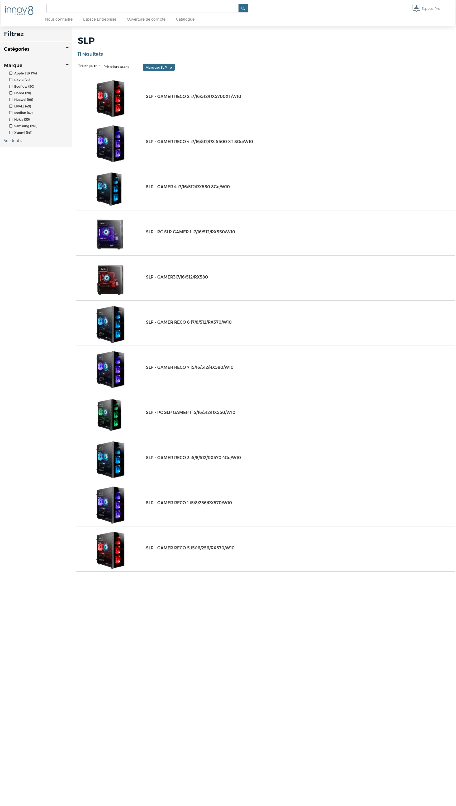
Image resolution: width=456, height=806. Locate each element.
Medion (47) (23, 113)
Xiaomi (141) (22, 133)
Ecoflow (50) (23, 86)
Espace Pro (430, 8)
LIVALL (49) (22, 106)
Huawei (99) (23, 100)
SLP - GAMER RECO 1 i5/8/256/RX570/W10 (189, 502)
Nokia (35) (21, 119)
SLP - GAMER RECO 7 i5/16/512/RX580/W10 (190, 367)
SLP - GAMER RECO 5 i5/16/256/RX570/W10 (190, 547)
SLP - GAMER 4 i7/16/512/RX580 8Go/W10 (188, 186)
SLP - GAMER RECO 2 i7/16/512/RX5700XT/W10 (193, 96)
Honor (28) (22, 93)
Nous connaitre (59, 19)
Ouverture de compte (146, 19)
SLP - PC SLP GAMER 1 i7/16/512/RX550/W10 (190, 231)
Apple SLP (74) (25, 73)
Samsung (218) (25, 126)
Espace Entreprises (99, 19)
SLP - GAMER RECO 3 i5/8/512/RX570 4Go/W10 (193, 457)
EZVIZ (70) (22, 80)
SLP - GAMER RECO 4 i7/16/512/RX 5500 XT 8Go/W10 (199, 141)
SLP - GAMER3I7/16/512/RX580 (177, 277)
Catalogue (185, 19)
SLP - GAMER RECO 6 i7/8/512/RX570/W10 (189, 322)
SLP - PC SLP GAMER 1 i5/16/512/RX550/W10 (190, 412)
